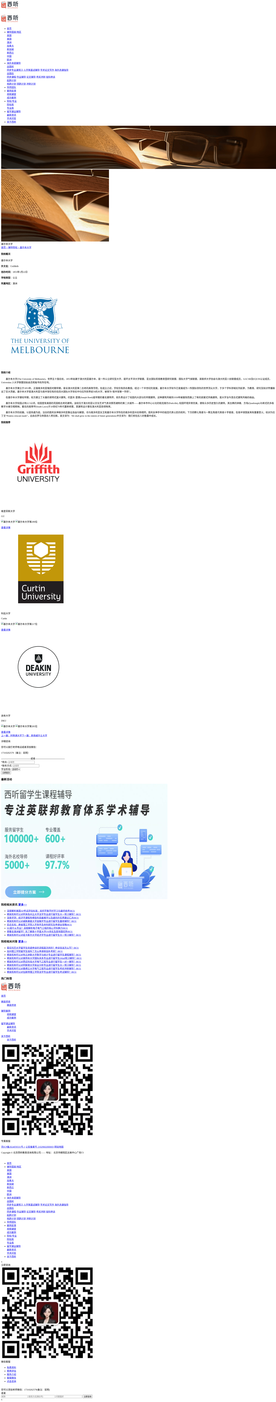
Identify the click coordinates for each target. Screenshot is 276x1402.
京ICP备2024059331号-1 (13, 1147)
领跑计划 (21, 84)
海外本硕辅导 (14, 63)
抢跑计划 (11, 84)
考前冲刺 (40, 77)
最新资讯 (11, 115)
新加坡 (10, 49)
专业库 (10, 108)
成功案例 (11, 97)
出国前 (10, 66)
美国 (9, 39)
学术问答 (11, 118)
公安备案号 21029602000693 (40, 1147)
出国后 (10, 73)
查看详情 (5, 527)
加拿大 (10, 46)
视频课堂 (11, 94)
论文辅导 (31, 77)
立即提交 (6, 773)
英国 (9, 35)
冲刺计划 (31, 84)
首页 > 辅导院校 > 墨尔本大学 (16, 247)
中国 (9, 56)
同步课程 (11, 77)
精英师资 (5, 1001)
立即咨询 (87, 1397)
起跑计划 (11, 80)
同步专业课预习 (15, 70)
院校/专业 (12, 101)
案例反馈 (11, 91)
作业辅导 (21, 77)
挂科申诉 (50, 77)
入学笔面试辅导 (32, 70)
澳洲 (9, 42)
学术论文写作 (47, 70)
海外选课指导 (61, 70)
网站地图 (59, 1147)
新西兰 (10, 53)
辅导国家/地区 (14, 32)
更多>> (22, 904)
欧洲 (9, 59)
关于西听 (11, 122)
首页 (9, 28)
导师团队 (11, 87)
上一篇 (11, 735)
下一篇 (34, 735)
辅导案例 (5, 1011)
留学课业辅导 (14, 111)
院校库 (10, 104)
